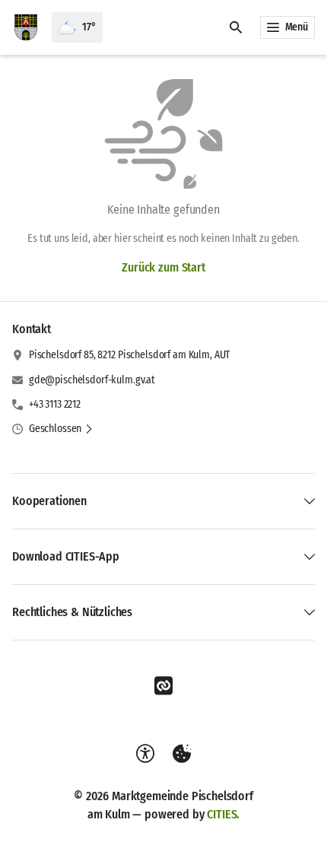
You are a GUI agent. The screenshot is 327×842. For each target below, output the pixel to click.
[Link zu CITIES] (163, 686)
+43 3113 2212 (55, 404)
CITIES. (223, 814)
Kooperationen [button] (49, 501)
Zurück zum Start (163, 267)
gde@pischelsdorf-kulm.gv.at (92, 379)
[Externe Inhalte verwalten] (182, 754)
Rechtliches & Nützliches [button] (72, 612)
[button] (61, 429)
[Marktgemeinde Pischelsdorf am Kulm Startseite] (26, 27)
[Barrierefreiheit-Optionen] (145, 754)
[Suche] (236, 27)
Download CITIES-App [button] (65, 556)
